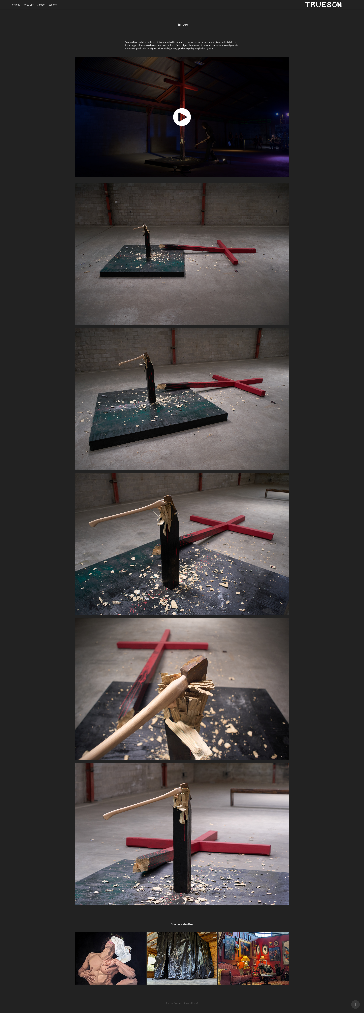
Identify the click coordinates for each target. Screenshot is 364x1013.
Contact (41, 4)
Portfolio (15, 4)
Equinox (53, 4)
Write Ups (29, 4)
